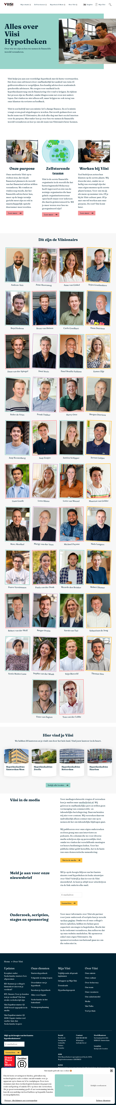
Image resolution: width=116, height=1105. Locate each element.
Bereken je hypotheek (40, 990)
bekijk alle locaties (56, 785)
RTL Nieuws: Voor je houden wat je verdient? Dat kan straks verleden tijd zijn (16, 997)
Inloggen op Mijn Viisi (67, 981)
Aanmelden (66, 903)
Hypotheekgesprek (66, 990)
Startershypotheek (39, 973)
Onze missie (90, 973)
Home (7, 961)
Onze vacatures (91, 992)
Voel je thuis (90, 1011)
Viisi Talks (89, 1006)
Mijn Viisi (64, 968)
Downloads (63, 985)
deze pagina (69, 920)
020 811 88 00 (81, 1038)
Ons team (89, 987)
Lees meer (12, 213)
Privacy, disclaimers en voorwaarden (21, 1100)
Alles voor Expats (38, 995)
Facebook (61, 1038)
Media (87, 1001)
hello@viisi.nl (81, 1043)
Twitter (60, 1045)
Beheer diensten (103, 1100)
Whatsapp (79, 1040)
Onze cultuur (90, 978)
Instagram (62, 1040)
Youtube (61, 1048)
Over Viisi (91, 968)
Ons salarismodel (92, 997)
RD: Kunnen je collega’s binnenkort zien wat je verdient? (14, 987)
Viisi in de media (69, 860)
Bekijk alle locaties (101, 1049)
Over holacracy (92, 982)
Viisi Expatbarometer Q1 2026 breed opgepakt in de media (15, 1007)
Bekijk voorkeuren (98, 1085)
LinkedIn (61, 1043)
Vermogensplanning (40, 1007)
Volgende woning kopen (41, 978)
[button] (111, 1071)
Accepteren (69, 1085)
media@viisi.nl (86, 802)
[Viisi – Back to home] (8, 4)
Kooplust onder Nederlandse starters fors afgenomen (15, 976)
